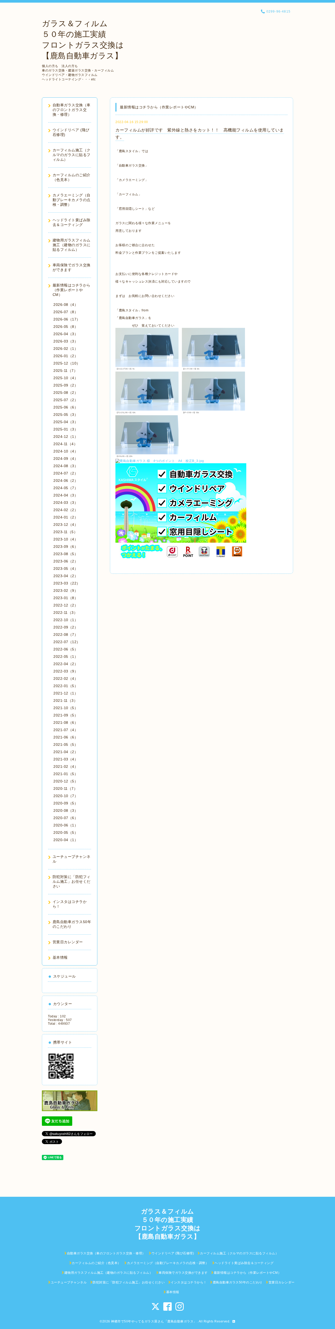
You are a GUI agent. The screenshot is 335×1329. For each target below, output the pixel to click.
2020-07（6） (65, 818)
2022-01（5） (65, 686)
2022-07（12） (66, 642)
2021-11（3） (65, 700)
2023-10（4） (65, 539)
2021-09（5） (65, 715)
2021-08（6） (65, 722)
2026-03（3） (65, 341)
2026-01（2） (65, 356)
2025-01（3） (65, 429)
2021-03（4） (65, 759)
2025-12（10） (66, 363)
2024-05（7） (65, 488)
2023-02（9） (65, 590)
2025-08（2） (65, 392)
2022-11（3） (65, 612)
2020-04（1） (65, 840)
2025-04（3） (65, 422)
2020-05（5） (65, 832)
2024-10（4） (65, 451)
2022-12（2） (65, 605)
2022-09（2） (65, 627)
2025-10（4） (65, 378)
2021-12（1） (65, 693)
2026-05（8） (65, 326)
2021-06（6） (65, 737)
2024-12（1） (65, 436)
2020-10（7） (65, 796)
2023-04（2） (65, 576)
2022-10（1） (65, 620)
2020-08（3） (65, 810)
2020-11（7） (65, 788)
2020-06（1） (65, 825)
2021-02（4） (65, 766)
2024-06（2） (65, 480)
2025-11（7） (65, 370)
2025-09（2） (65, 385)
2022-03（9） (65, 671)
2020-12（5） (65, 781)
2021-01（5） (65, 774)
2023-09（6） (65, 546)
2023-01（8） (65, 598)
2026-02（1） (65, 348)
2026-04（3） (65, 334)
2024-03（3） (65, 502)
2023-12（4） (65, 524)
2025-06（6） (65, 407)
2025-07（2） (65, 400)
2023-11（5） (65, 532)
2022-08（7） (65, 634)
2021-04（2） (65, 752)
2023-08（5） (65, 554)
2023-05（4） (65, 568)
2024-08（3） (65, 466)
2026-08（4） (65, 304)
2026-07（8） (65, 312)
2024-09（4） (65, 458)
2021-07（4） (65, 730)
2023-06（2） (65, 561)
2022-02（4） (65, 678)
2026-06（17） (66, 319)
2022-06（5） (65, 649)
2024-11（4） (65, 444)
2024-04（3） (65, 495)
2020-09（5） (65, 803)
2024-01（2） (65, 517)
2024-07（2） (65, 473)
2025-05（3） (65, 414)
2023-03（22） (66, 583)
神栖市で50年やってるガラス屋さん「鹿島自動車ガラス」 (154, 1321)
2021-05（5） (65, 744)
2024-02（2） (65, 510)
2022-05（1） (65, 656)
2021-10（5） (65, 708)
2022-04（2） (65, 664)
